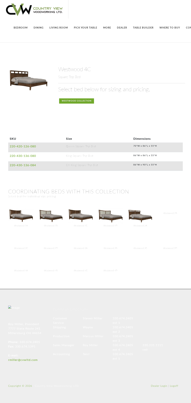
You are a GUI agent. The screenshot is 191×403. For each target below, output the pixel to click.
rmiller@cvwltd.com (23, 359)
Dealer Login (159, 386)
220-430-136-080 (23, 155)
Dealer (122, 28)
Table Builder (143, 28)
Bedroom (21, 28)
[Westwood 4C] (28, 80)
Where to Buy (169, 28)
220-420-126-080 (23, 146)
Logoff (174, 386)
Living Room (58, 28)
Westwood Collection (76, 101)
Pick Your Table (85, 28)
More (107, 28)
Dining (38, 28)
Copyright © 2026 (20, 386)
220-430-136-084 (23, 165)
